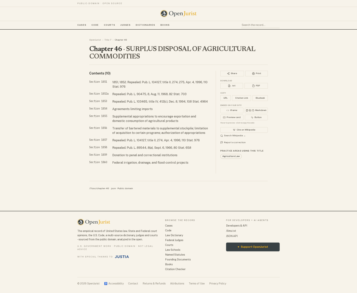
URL (225, 98)
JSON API (232, 236)
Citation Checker (175, 269)
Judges (125, 25)
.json (113, 188)
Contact (133, 283)
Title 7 (107, 40)
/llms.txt (231, 230)
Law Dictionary (174, 235)
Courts (109, 25)
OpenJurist (95, 40)
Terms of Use (197, 283)
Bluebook (260, 98)
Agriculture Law (231, 156)
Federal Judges (174, 240)
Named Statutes (175, 254)
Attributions (177, 283)
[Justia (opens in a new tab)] (122, 256)
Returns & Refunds (154, 283)
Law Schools (172, 249)
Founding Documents (178, 259)
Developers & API (236, 225)
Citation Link (241, 98)
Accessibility (114, 283)
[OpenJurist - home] (178, 13)
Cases (81, 25)
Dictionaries (145, 25)
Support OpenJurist (253, 246)
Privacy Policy (217, 283)
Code (95, 25)
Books (165, 25)
